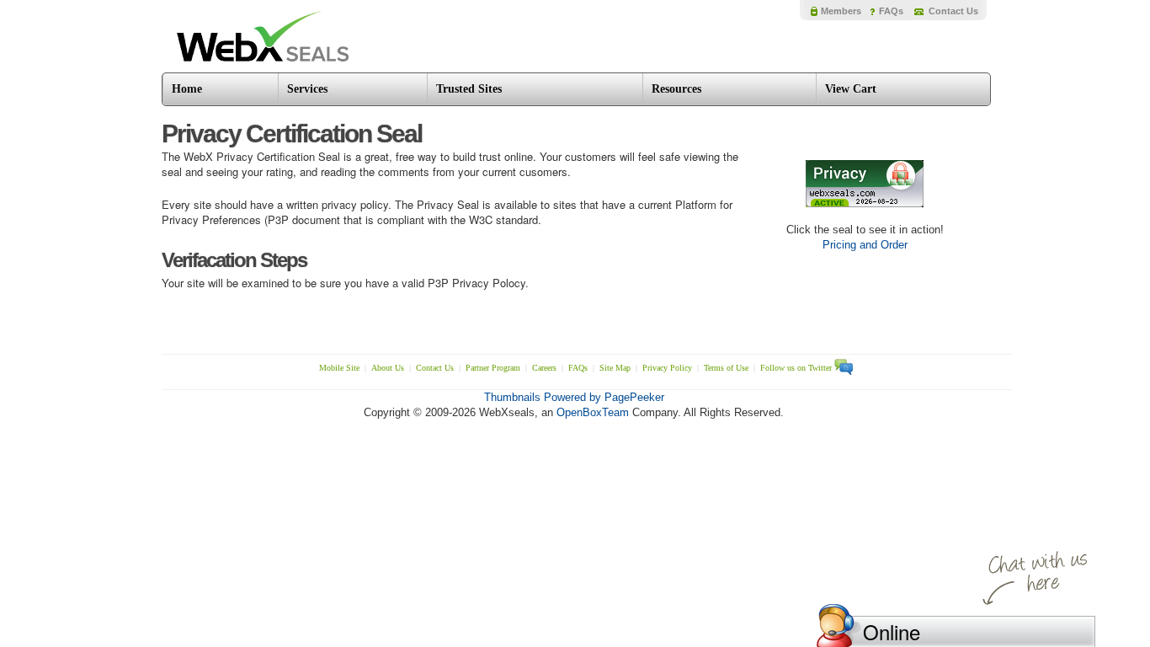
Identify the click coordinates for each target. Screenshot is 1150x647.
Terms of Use (726, 367)
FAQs (891, 11)
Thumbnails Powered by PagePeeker (574, 397)
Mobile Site (339, 367)
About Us (387, 367)
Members (841, 11)
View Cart (850, 89)
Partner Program (493, 367)
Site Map (615, 367)
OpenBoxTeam (592, 412)
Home (187, 89)
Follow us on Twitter (797, 367)
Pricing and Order (865, 244)
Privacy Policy (667, 367)
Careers (544, 367)
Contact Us (953, 11)
